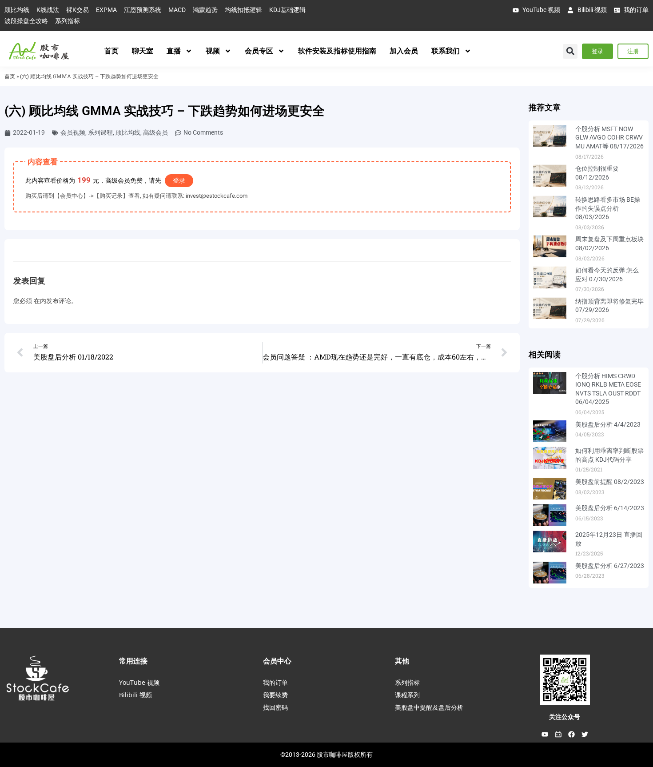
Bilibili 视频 (135, 695)
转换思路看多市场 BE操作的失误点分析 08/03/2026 (607, 208)
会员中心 (277, 661)
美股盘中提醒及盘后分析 (429, 707)
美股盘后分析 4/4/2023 (608, 424)
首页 (111, 51)
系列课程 (100, 132)
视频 (213, 51)
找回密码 (275, 707)
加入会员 (404, 51)
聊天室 (142, 51)
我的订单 (275, 682)
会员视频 (72, 132)
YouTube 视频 (139, 682)
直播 (174, 51)
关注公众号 (564, 716)
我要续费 (275, 695)
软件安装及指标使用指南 (337, 51)
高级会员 (155, 132)
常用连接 (133, 661)
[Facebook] (571, 734)
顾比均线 (127, 132)
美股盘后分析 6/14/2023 (609, 507)
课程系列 (407, 695)
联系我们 (445, 51)
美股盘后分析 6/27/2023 (609, 565)
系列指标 (407, 682)
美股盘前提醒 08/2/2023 (609, 481)
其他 (402, 661)
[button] (570, 51)
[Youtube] (545, 734)
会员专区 (259, 51)
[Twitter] (585, 734)
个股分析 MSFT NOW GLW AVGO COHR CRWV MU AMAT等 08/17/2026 (609, 137)
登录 (179, 180)
